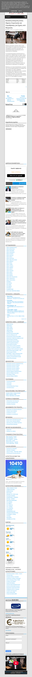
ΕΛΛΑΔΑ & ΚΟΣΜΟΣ (11, 495)
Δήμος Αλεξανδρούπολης (12, 247)
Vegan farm (9, 429)
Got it (20, 10)
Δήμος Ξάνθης (10, 264)
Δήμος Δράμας (10, 273)
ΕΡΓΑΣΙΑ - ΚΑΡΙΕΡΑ (11, 498)
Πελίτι (8, 314)
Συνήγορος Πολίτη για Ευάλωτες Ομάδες (15, 348)
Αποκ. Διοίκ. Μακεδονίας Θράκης (13, 290)
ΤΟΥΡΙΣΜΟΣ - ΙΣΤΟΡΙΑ (11, 514)
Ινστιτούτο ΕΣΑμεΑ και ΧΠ (12, 335)
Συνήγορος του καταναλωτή (12, 414)
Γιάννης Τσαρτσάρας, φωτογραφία (13, 395)
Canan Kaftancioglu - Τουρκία (12, 443)
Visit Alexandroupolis (11, 381)
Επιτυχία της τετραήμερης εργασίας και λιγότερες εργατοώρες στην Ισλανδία (18, 199)
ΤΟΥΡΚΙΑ (8, 515)
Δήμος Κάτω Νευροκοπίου (12, 276)
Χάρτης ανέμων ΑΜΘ (11, 592)
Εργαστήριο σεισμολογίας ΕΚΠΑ (13, 587)
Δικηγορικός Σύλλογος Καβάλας (13, 368)
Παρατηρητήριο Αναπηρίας (12, 339)
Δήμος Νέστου (10, 269)
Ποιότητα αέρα (10, 575)
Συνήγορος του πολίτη (11, 412)
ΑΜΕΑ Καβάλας (10, 328)
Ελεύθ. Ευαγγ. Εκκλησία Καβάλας (13, 421)
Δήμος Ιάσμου (9, 256)
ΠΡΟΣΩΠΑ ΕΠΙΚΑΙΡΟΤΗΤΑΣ (12, 512)
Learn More (14, 10)
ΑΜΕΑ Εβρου (9, 325)
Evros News (9, 300)
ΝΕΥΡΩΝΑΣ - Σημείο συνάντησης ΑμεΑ (14, 353)
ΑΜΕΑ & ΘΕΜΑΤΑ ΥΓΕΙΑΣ (12, 488)
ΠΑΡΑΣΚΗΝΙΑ (9, 509)
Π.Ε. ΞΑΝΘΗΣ (9, 506)
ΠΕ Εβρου (9, 281)
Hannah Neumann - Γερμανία (12, 442)
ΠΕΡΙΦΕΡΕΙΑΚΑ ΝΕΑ (11, 511)
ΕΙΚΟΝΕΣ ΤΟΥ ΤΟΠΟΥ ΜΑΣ (12, 494)
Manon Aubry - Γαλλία (10, 440)
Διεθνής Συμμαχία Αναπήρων (12, 342)
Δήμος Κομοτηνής (10, 258)
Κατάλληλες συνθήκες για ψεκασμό (14, 578)
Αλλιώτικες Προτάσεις (11, 404)
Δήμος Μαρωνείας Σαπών (12, 259)
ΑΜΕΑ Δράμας (9, 330)
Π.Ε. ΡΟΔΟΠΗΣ (16, 29)
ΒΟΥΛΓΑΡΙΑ (9, 492)
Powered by (12, 180)
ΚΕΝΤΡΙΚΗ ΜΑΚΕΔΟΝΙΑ (12, 500)
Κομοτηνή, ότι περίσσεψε (12, 448)
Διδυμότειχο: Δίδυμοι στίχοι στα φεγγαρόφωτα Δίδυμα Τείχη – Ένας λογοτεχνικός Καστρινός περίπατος (15, 302)
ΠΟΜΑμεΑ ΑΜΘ (10, 331)
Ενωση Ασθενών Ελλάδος (12, 344)
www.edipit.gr (8, 630)
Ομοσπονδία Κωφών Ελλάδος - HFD (14, 350)
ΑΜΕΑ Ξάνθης (9, 327)
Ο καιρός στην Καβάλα (11, 581)
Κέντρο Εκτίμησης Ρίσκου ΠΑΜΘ (13, 579)
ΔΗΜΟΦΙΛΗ (9, 183)
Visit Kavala (9, 383)
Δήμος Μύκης (9, 262)
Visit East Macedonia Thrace (12, 386)
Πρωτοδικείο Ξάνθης (11, 374)
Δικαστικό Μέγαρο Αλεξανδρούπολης (14, 371)
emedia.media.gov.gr (10, 613)
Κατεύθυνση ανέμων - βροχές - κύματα (14, 573)
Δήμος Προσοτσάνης (11, 280)
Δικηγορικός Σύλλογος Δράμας (13, 369)
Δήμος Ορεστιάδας (10, 250)
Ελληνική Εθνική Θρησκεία (12, 424)
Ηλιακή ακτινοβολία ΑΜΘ (12, 593)
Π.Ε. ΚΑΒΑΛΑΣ (10, 505)
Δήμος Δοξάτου (10, 275)
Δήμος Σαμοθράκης (11, 252)
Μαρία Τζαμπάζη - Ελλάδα (11, 436)
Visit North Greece (10, 387)
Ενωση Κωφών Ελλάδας (11, 352)
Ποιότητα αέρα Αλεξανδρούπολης (13, 584)
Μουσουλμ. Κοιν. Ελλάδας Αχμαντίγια (14, 422)
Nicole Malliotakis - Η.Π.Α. (11, 438)
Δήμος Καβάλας (10, 267)
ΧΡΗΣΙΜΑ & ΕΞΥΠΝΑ (11, 519)
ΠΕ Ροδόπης (9, 283)
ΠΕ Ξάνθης (9, 284)
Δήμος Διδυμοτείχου (11, 249)
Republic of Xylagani (11, 450)
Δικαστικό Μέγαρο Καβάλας (12, 376)
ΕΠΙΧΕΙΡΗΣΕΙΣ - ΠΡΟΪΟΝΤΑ (12, 497)
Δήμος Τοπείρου (10, 266)
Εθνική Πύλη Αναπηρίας (11, 358)
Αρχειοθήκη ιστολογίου (23, 183)
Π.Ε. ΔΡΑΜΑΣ (9, 502)
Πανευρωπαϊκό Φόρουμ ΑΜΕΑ (13, 341)
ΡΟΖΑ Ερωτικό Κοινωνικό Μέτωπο (13, 453)
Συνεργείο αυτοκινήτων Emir (12, 402)
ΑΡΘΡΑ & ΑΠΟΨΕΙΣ (11, 489)
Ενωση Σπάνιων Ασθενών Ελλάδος (13, 345)
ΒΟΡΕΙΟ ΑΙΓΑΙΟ (10, 491)
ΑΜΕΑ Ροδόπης (10, 324)
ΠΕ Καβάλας (9, 286)
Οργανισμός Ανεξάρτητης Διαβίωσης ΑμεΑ (15, 338)
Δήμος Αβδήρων (10, 261)
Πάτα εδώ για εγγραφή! (16, 175)
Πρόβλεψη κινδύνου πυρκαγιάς (13, 589)
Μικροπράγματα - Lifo (11, 305)
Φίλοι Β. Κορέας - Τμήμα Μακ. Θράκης (14, 451)
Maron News (9, 296)
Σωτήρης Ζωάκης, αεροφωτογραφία (13, 393)
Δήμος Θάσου (9, 272)
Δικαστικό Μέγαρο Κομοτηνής (13, 372)
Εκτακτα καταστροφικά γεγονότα (13, 586)
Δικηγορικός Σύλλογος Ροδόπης (13, 365)
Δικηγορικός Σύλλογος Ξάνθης (13, 366)
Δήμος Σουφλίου (10, 253)
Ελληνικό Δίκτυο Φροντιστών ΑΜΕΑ (14, 336)
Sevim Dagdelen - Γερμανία (11, 439)
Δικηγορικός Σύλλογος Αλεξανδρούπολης (15, 363)
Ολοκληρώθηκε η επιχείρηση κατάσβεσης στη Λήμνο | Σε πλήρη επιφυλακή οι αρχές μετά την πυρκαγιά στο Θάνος (15, 311)
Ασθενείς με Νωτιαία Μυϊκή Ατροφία (14, 356)
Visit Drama (9, 384)
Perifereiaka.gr (8, 671)
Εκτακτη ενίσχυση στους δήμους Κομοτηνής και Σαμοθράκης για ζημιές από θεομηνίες (16, 24)
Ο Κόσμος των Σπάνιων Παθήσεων (13, 347)
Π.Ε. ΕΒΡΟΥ (11, 29)
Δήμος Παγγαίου (10, 270)
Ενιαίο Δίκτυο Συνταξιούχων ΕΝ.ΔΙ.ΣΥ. (14, 409)
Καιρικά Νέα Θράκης (11, 583)
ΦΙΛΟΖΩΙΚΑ (9, 517)
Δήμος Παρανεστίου (11, 278)
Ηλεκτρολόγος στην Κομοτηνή (13, 401)
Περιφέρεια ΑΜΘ (10, 289)
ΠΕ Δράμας (9, 287)
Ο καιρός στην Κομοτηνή (12, 590)
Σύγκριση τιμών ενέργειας (12, 411)
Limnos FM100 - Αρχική (12, 309)
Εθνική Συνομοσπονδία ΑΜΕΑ (13, 333)
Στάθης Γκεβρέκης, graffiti (11, 394)
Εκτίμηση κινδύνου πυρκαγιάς (13, 576)
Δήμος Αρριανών (10, 255)
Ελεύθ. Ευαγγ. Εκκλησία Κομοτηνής (14, 419)
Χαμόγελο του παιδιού (11, 431)
